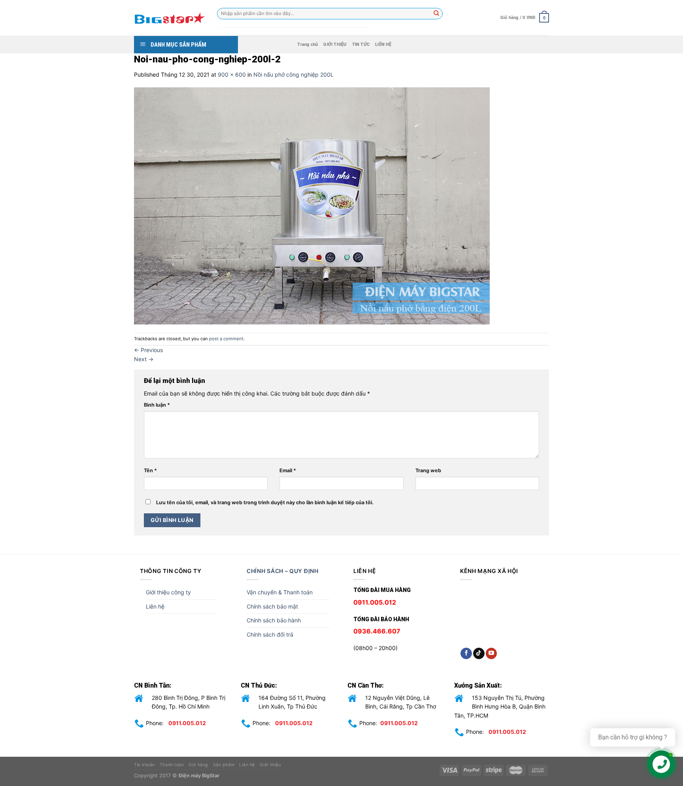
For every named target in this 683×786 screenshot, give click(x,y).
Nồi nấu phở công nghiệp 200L (293, 74)
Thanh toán (172, 764)
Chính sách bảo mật (272, 606)
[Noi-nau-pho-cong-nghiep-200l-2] (312, 205)
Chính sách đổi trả (270, 634)
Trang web (428, 470)
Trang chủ (307, 44)
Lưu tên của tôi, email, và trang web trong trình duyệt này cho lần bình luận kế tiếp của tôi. (265, 502)
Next (143, 359)
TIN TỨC (361, 44)
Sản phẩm (223, 764)
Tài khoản (144, 764)
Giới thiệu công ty (168, 592)
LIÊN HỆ (383, 44)
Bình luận (157, 405)
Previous (148, 350)
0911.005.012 (187, 723)
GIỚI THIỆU (334, 44)
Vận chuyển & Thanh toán (280, 592)
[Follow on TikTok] (479, 654)
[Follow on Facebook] (466, 654)
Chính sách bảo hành (274, 620)
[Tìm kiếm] (437, 14)
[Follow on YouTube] (491, 654)
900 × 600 (232, 74)
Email (287, 470)
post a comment (226, 338)
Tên (150, 470)
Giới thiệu (270, 764)
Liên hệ (155, 606)
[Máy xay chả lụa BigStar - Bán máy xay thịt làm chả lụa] (169, 17)
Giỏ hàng (198, 764)
